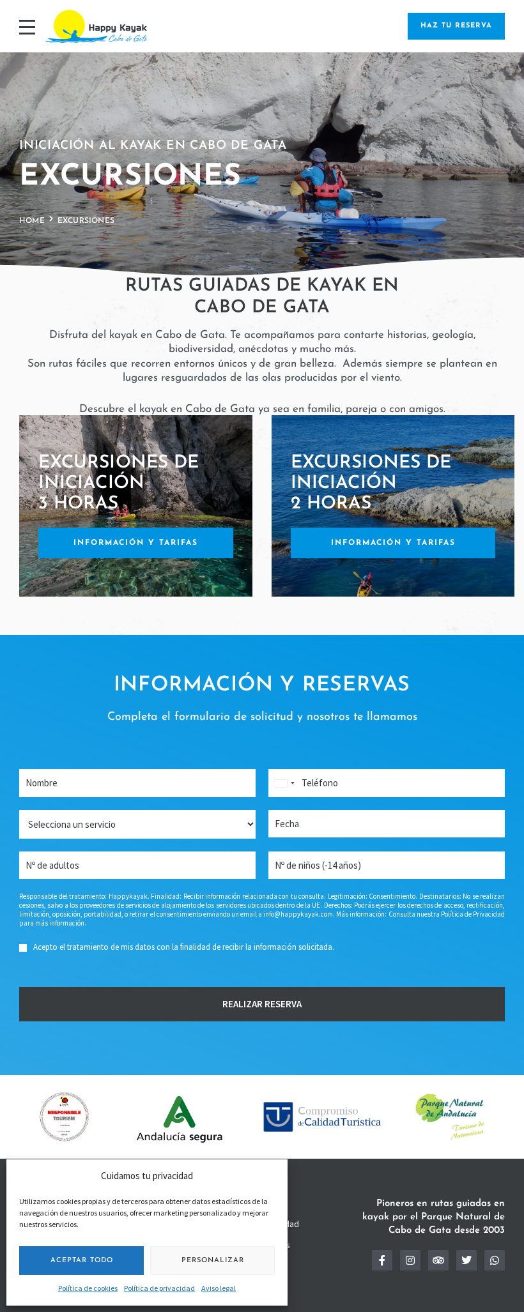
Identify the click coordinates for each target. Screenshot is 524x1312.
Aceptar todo (81, 1260)
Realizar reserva (262, 1004)
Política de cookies (88, 1288)
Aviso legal (218, 1288)
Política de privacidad (159, 1288)
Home (32, 221)
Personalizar (212, 1260)
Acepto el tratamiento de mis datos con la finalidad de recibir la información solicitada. (183, 947)
